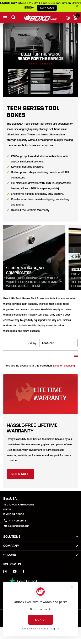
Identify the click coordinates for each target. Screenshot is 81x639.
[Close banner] (76, 6)
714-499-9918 (17, 520)
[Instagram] (4, 571)
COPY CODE (47, 7)
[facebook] (23, 571)
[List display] (76, 355)
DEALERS (5, 17)
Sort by (32, 343)
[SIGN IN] (67, 18)
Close (40, 536)
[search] (13, 17)
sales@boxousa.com (18, 526)
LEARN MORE (20, 474)
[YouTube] (14, 571)
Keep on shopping (64, 365)
